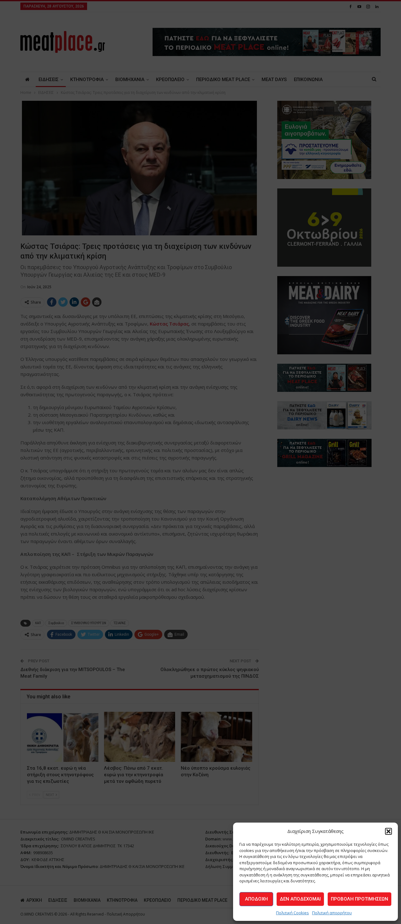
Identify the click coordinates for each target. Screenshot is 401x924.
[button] (388, 831)
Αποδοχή (256, 899)
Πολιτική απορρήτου (332, 913)
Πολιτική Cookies (292, 913)
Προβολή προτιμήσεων (359, 899)
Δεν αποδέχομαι (300, 899)
